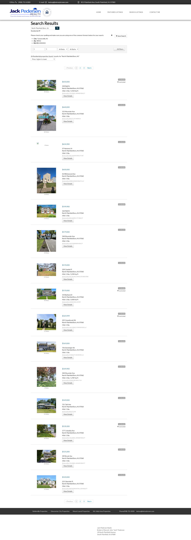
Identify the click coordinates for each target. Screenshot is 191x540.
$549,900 (66, 369)
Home (98, 12)
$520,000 (66, 477)
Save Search (121, 36)
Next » (89, 68)
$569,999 (66, 316)
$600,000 (66, 169)
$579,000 (66, 232)
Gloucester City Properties (60, 511)
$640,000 (66, 107)
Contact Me (155, 12)
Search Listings (136, 12)
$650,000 (66, 82)
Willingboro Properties (40, 518)
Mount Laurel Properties (81, 511)
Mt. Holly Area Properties (102, 511)
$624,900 (66, 144)
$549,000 (66, 400)
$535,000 (66, 426)
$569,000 (66, 343)
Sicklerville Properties (39, 511)
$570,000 (66, 265)
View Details (68, 96)
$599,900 (66, 206)
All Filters (120, 49)
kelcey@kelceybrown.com (58, 2)
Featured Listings (115, 12)
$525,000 (66, 452)
